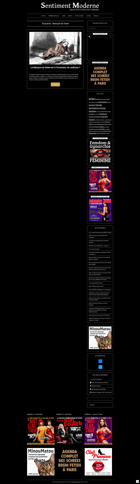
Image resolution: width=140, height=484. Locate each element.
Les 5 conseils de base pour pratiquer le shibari (100, 232)
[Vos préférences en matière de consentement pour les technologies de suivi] (137, 481)
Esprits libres (79, 16)
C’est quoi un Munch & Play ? (96, 283)
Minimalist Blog (75, 482)
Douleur (109, 102)
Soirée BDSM (94, 131)
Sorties (70, 16)
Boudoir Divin (103, 99)
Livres (63, 16)
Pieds (108, 127)
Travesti (107, 133)
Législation (94, 124)
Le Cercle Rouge (107, 119)
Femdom (92, 105)
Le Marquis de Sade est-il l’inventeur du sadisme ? (55, 67)
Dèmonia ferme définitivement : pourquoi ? (99, 245)
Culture (88, 16)
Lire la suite (55, 84)
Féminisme (97, 114)
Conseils (96, 16)
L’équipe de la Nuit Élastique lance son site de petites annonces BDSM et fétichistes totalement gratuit (99, 310)
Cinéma (108, 99)
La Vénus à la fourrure (99, 119)
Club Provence (92, 102)
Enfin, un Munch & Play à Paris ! (96, 286)
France (102, 111)
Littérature (107, 122)
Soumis (109, 131)
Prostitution (91, 129)
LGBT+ (102, 122)
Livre (90, 124)
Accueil (43, 16)
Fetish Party (98, 111)
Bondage (97, 99)
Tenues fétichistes (101, 133)
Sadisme (96, 129)
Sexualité (101, 129)
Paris (102, 127)
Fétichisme (103, 114)
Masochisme (100, 124)
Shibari (108, 129)
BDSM (91, 99)
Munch (106, 124)
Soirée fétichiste (99, 131)
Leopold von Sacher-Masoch (95, 122)
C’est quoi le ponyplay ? (94, 249)
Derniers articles (54, 16)
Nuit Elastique (96, 127)
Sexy (105, 129)
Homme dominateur (95, 117)
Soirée (90, 131)
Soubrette (104, 131)
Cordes (96, 102)
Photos (105, 127)
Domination (103, 102)
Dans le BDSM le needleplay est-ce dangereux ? (100, 289)
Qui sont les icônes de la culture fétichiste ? (99, 315)
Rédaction (92, 405)
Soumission (92, 133)
